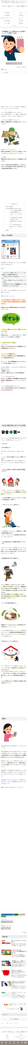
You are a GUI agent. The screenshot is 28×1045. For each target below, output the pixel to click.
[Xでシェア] (7, 63)
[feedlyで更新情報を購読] (7, 928)
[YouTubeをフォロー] (5, 928)
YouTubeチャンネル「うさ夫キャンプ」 (10, 779)
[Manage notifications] (25, 1043)
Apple (21, 1035)
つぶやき (4, 916)
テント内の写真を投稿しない (16, 224)
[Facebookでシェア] (10, 63)
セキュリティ (22, 914)
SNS (9, 916)
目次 (12, 203)
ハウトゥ (7, 1038)
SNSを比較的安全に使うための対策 (13, 208)
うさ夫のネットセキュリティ (7, 914)
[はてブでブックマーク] (14, 63)
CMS (7, 1035)
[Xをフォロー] (2, 928)
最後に (7, 230)
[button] (20, 63)
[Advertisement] (14, 90)
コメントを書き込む (14, 1019)
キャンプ (16, 914)
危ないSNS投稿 (9, 206)
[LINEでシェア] (17, 63)
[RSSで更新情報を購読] (9, 928)
